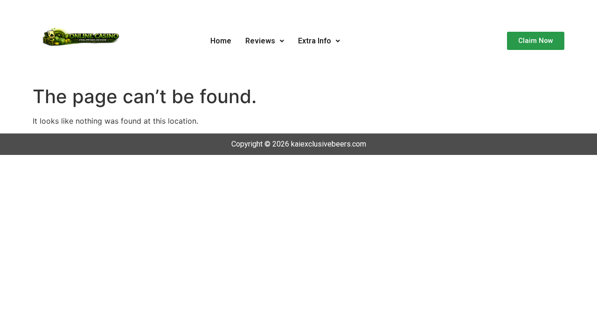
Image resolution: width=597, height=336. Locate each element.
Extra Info (314, 40)
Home (220, 40)
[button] (264, 41)
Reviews (260, 40)
